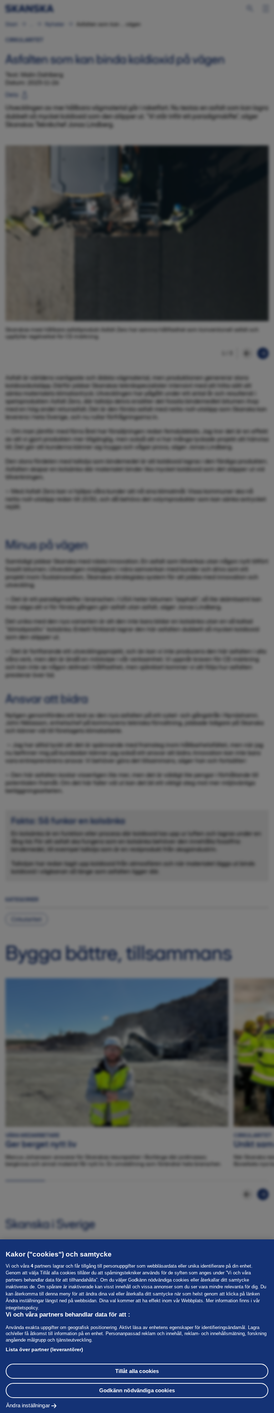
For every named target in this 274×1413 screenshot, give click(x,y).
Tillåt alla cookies (137, 1371)
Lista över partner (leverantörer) (44, 1349)
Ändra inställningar (28, 1405)
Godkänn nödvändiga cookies (137, 1390)
